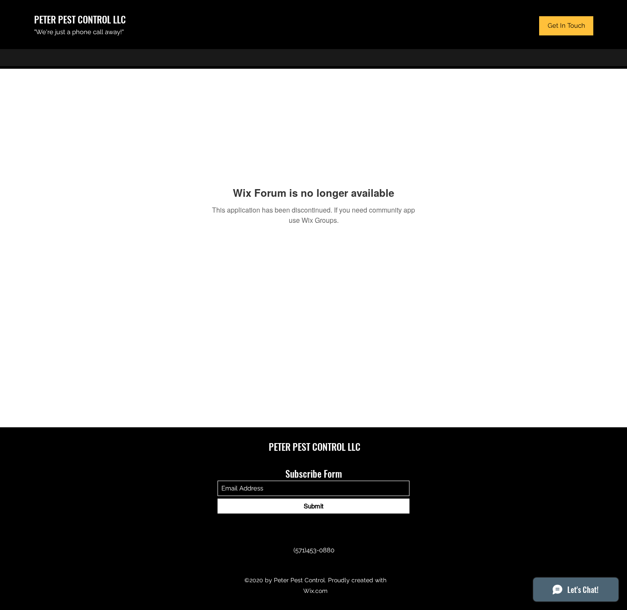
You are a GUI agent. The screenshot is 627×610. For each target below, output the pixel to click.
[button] (566, 25)
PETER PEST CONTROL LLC (80, 19)
